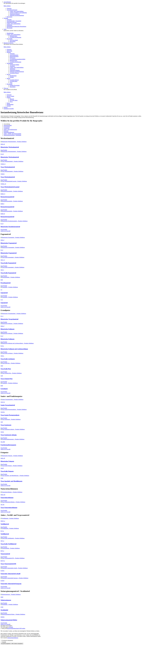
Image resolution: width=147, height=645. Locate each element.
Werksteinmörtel (8, 125)
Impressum (10, 628)
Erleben (8, 97)
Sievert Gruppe (10, 96)
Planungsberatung (14, 56)
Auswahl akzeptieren (5, 643)
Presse (8, 103)
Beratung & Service (8, 43)
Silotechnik (9, 51)
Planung (9, 52)
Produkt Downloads (15, 85)
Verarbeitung (10, 63)
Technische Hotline (14, 64)
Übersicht (9, 8)
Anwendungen (7, 2)
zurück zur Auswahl (5, 231)
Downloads (9, 27)
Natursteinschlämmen (9, 132)
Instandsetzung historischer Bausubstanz (16, 26)
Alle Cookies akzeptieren (17, 643)
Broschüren (12, 41)
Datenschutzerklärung (12, 637)
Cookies (23, 628)
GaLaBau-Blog (13, 81)
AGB (20, 628)
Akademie (12, 66)
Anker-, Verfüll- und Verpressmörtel (12, 133)
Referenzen (9, 16)
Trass (11, 82)
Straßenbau (9, 25)
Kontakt (12, 77)
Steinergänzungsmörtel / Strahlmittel (12, 135)
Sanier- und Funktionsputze (10, 129)
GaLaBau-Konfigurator (15, 37)
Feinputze (6, 131)
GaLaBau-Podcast (14, 73)
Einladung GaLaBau (9, 108)
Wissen (8, 78)
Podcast (5, 107)
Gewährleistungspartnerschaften (17, 59)
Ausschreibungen (14, 55)
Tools (5, 29)
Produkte (6, 18)
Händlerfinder (10, 33)
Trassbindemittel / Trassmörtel (14, 21)
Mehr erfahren (7, 6)
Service (8, 74)
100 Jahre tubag (13, 100)
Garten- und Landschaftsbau (17, 11)
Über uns (6, 88)
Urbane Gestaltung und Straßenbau (18, 12)
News (11, 101)
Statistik (4, 642)
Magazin (12, 99)
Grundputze (6, 128)
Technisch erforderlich (7, 640)
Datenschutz (16, 628)
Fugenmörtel (7, 126)
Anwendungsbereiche (12, 10)
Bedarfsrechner (13, 36)
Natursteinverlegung (15, 14)
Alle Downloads (14, 40)
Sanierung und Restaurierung (17, 15)
